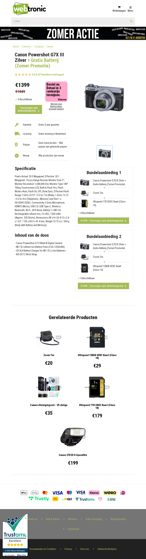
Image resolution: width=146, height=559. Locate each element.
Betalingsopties (118, 519)
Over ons (84, 549)
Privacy (68, 549)
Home (16, 46)
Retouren (72, 519)
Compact (39, 46)
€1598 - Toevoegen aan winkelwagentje (102, 220)
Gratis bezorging (94, 519)
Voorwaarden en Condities (42, 549)
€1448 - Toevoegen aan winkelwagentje (102, 285)
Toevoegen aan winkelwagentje (28, 109)
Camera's (26, 46)
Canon (50, 46)
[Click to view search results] (131, 22)
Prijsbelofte (73, 529)
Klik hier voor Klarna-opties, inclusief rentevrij (56, 106)
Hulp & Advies (53, 519)
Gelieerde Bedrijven (107, 549)
